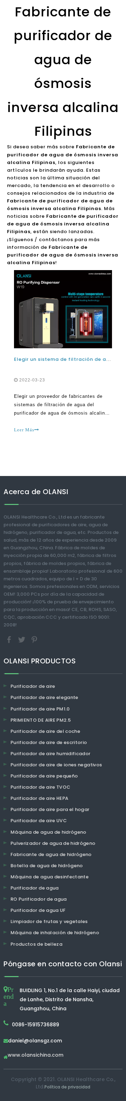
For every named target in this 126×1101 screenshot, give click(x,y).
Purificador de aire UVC (38, 820)
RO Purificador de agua (38, 899)
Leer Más (24, 429)
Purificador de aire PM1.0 (40, 709)
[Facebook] (10, 639)
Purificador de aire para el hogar (50, 809)
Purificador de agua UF (38, 910)
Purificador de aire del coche (45, 731)
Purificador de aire (32, 686)
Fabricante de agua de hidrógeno (51, 854)
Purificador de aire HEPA (39, 798)
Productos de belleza (36, 944)
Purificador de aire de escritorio (48, 742)
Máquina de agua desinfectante (49, 876)
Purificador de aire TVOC (40, 787)
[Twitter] (22, 639)
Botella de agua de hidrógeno (46, 865)
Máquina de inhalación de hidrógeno (54, 932)
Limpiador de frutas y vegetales (49, 921)
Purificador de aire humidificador (50, 753)
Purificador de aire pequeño (44, 776)
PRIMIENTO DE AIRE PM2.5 (40, 720)
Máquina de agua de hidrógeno (48, 832)
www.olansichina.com (35, 1055)
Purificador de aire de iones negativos (56, 764)
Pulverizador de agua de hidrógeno (53, 843)
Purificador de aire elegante (44, 697)
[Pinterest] (34, 639)
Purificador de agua (34, 888)
